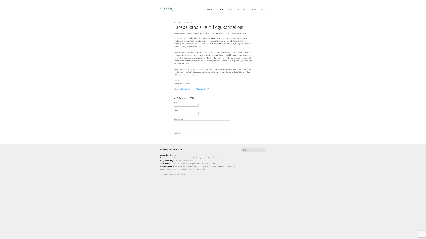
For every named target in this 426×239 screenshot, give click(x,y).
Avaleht (210, 9)
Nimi (175, 102)
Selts (245, 9)
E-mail (176, 110)
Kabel (237, 9)
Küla (229, 9)
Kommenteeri (179, 119)
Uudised (220, 9)
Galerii (253, 9)
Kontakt (263, 9)
